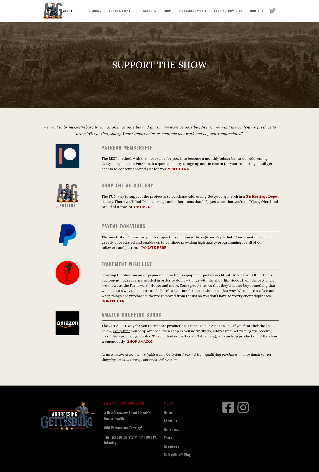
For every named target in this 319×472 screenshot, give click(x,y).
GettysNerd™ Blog (177, 454)
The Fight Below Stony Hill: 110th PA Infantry (130, 440)
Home (168, 412)
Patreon (143, 163)
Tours (168, 437)
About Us (170, 420)
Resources (171, 446)
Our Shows (171, 429)
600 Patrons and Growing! (123, 427)
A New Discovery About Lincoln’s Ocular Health (127, 415)
